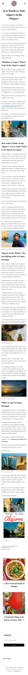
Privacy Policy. (7, 658)
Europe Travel (3, 549)
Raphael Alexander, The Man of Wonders (10, 546)
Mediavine (18, 671)
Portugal (8, 549)
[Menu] (3, 3)
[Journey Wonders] (14, 3)
